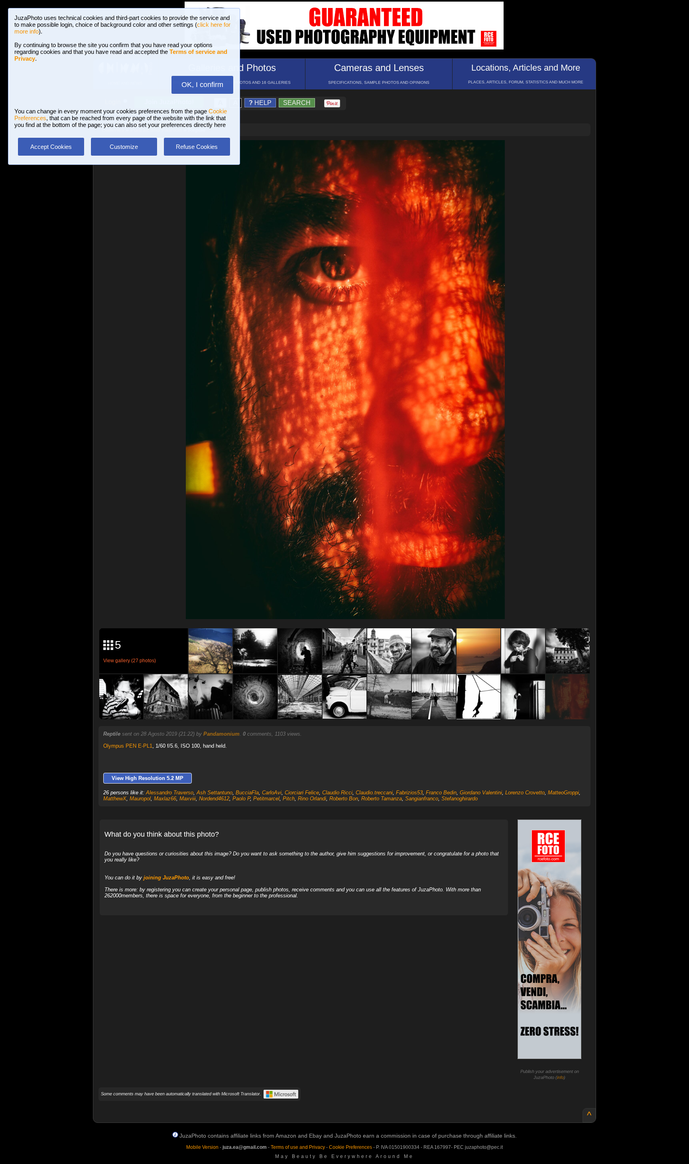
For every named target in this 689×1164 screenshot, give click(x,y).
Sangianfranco (421, 799)
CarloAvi (272, 793)
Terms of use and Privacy (298, 1147)
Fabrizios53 (409, 793)
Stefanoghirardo (459, 799)
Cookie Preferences (350, 1147)
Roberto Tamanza (381, 799)
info (560, 1077)
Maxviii (187, 799)
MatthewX (114, 799)
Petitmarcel (266, 799)
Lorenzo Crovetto (525, 793)
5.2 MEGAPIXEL (351, 603)
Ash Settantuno (214, 793)
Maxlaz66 (165, 799)
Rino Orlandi (312, 799)
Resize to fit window (350, 154)
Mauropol (140, 799)
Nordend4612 (214, 799)
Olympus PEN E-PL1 (127, 746)
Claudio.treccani (374, 793)
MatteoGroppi (563, 793)
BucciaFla (247, 793)
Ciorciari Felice (302, 793)
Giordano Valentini (481, 793)
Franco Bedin (441, 793)
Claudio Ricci (337, 793)
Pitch (289, 799)
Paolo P (241, 799)
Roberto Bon (343, 799)
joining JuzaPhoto (166, 878)
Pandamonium (221, 734)
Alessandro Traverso (169, 793)
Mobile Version (202, 1147)
